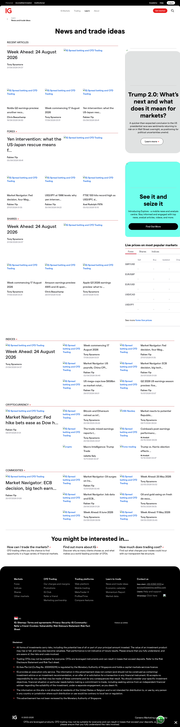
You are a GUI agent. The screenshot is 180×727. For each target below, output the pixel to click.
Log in (171, 3)
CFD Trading (50, 579)
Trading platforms (84, 579)
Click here (152, 595)
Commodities (14, 470)
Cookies (34, 625)
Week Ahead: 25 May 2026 (156, 476)
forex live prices (143, 320)
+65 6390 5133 (153, 584)
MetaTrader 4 (82, 592)
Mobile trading (82, 588)
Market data (112, 596)
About (96, 11)
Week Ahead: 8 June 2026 (98, 512)
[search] (172, 11)
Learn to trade (113, 579)
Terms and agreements (39, 622)
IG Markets (65, 11)
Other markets (21, 596)
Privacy (56, 622)
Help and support (152, 591)
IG (15, 622)
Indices (155, 251)
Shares (12, 218)
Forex (11, 131)
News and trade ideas (117, 583)
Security (66, 622)
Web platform (82, 583)
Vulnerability (46, 625)
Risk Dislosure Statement (66, 625)
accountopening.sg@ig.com (151, 587)
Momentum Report (115, 592)
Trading (77, 11)
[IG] (9, 10)
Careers (139, 717)
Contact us (142, 579)
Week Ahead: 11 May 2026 (155, 512)
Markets (18, 579)
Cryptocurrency (17, 404)
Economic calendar (116, 588)
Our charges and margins (57, 583)
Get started (160, 10)
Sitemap (22, 622)
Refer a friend (21, 625)
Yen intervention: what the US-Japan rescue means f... (34, 144)
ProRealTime (81, 596)
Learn (87, 11)
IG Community (78, 622)
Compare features (84, 600)
